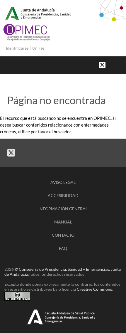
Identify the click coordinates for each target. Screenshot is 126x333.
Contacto (63, 235)
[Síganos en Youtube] (117, 64)
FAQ (63, 248)
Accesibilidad (63, 195)
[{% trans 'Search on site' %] (123, 64)
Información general (63, 208)
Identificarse (17, 48)
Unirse (38, 48)
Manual (63, 221)
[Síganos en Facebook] (111, 64)
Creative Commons (94, 289)
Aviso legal (63, 182)
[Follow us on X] (102, 64)
